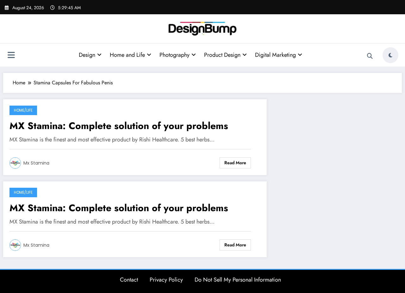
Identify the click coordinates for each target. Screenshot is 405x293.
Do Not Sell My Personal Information (238, 280)
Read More (235, 163)
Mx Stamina (36, 163)
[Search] (370, 56)
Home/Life (23, 110)
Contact (129, 280)
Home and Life (127, 55)
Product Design (222, 55)
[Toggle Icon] (11, 56)
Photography (174, 55)
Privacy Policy (166, 280)
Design (87, 55)
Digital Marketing (275, 55)
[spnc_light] (390, 55)
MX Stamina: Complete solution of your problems (118, 126)
